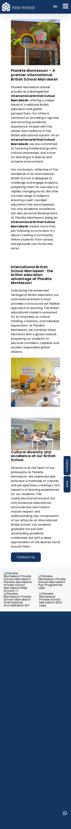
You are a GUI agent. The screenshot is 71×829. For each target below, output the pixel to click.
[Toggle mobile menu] (66, 6)
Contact (67, 466)
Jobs (67, 484)
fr (55, 7)
